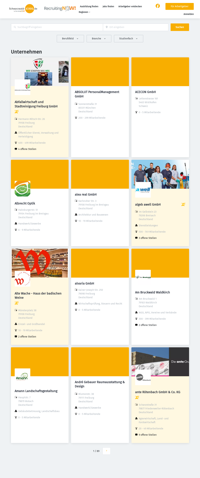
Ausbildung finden (89, 6)
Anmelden (189, 14)
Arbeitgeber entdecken (130, 6)
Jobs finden (108, 6)
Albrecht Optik (25, 203)
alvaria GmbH (84, 283)
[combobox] (57, 27)
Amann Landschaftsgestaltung (36, 391)
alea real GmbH (86, 194)
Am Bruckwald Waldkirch (152, 292)
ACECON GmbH (145, 92)
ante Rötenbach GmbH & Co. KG (157, 392)
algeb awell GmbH (148, 204)
